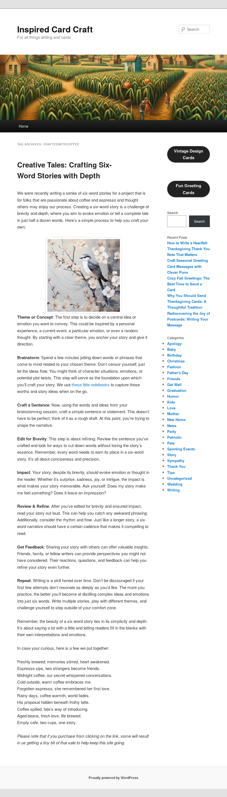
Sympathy (175, 460)
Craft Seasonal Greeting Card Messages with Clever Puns (187, 266)
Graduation (176, 390)
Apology (174, 343)
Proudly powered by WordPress (113, 777)
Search (172, 212)
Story (171, 454)
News (171, 425)
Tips (171, 472)
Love (171, 407)
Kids (171, 402)
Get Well (174, 384)
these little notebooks (91, 384)
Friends (173, 378)
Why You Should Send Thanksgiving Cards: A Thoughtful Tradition (186, 301)
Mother (173, 413)
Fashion (174, 366)
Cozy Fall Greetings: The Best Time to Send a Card (188, 283)
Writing (173, 490)
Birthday (174, 355)
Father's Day (177, 372)
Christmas (176, 361)
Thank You (176, 466)
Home (23, 126)
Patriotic (174, 437)
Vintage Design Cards (188, 154)
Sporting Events (181, 448)
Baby (171, 349)
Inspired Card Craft (55, 29)
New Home (176, 419)
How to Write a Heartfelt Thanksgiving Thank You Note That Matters (188, 248)
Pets (171, 443)
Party (171, 431)
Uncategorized (179, 478)
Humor (173, 396)
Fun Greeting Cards (188, 188)
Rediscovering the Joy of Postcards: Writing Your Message (188, 319)
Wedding (174, 484)
